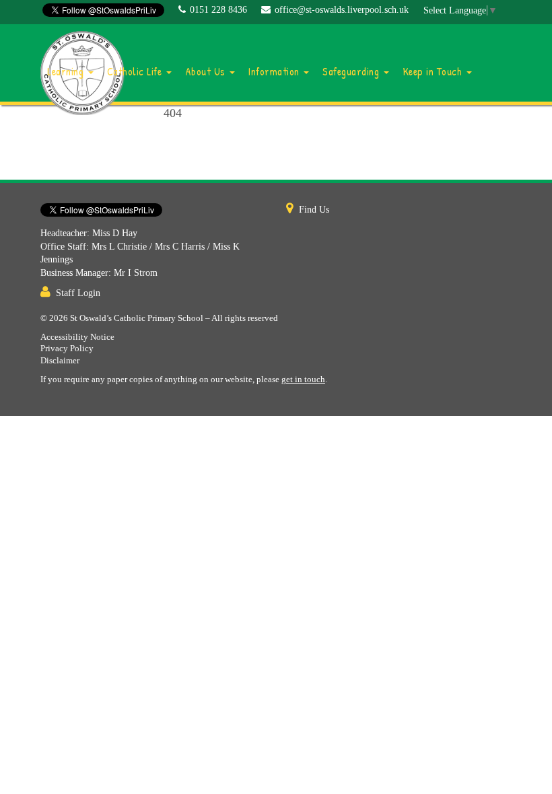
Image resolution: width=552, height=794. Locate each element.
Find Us (314, 210)
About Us (207, 71)
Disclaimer (59, 360)
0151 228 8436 (218, 10)
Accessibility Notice (77, 337)
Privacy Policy (67, 348)
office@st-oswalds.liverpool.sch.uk (342, 10)
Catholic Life (136, 71)
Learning (67, 71)
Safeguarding (352, 71)
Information (275, 71)
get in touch (303, 379)
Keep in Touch (434, 71)
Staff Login (78, 293)
